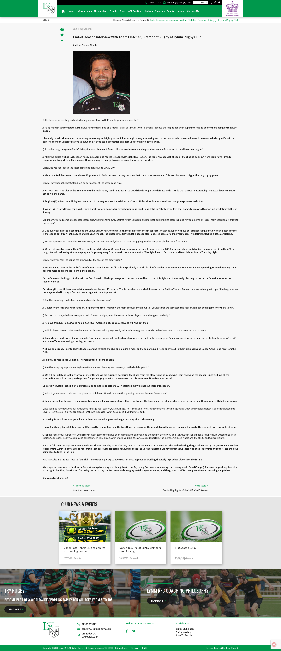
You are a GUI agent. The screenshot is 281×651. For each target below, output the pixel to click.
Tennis (170, 11)
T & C (144, 648)
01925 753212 (89, 624)
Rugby (147, 11)
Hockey (180, 11)
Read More (14, 609)
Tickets (113, 11)
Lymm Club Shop (185, 629)
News (71, 11)
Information (83, 11)
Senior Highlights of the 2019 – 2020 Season (185, 490)
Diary (122, 11)
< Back (45, 20)
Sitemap (134, 648)
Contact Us (193, 11)
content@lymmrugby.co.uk (96, 629)
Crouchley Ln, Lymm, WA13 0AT (91, 635)
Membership (100, 11)
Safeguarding (183, 632)
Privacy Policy (121, 648)
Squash (159, 11)
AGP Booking (135, 11)
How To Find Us (184, 635)
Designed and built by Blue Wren (221, 648)
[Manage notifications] (274, 644)
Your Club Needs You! (84, 490)
